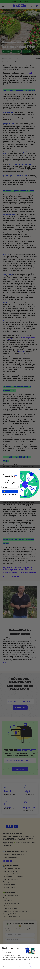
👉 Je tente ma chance (10, 491)
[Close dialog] (38, 469)
